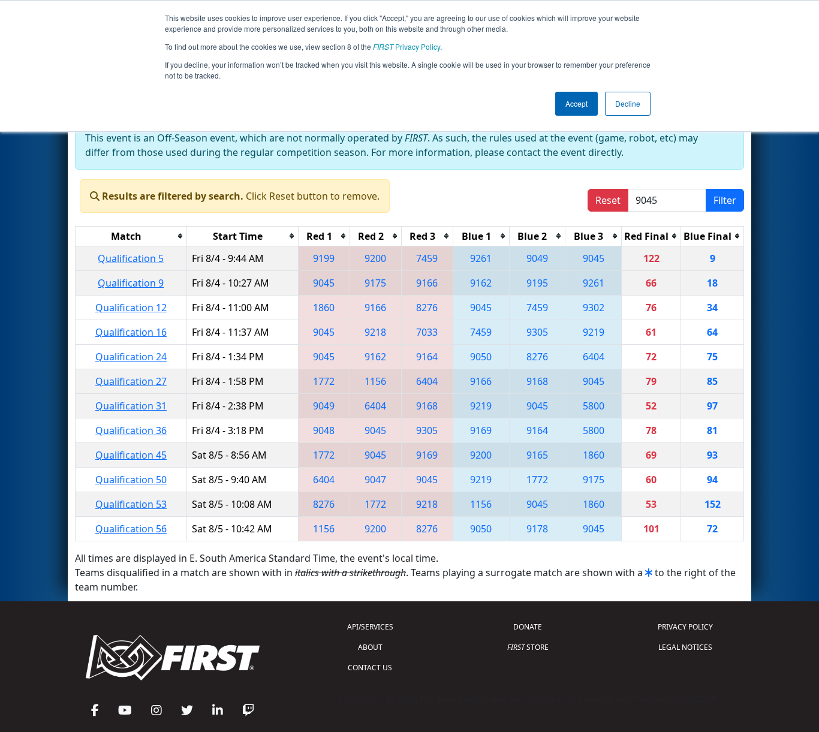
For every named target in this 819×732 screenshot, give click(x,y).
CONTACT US (370, 667)
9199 (324, 258)
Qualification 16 (131, 332)
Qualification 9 (131, 283)
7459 (427, 258)
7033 (427, 332)
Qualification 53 (131, 504)
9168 (537, 381)
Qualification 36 (131, 430)
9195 (537, 283)
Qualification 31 (131, 405)
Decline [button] (627, 103)
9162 (481, 283)
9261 (481, 258)
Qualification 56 (131, 528)
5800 (593, 405)
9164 (427, 356)
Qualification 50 (131, 479)
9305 (537, 332)
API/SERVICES (370, 627)
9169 (481, 430)
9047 (375, 479)
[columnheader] (131, 236)
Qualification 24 (131, 356)
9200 (375, 258)
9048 (324, 430)
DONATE (527, 627)
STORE (528, 647)
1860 (324, 307)
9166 (427, 283)
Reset (608, 200)
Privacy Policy (406, 46)
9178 (537, 528)
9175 (375, 283)
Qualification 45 (131, 455)
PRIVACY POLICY (685, 627)
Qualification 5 (131, 258)
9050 (481, 356)
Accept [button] (576, 103)
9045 (593, 258)
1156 (375, 381)
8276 (427, 307)
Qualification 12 (131, 307)
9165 (537, 455)
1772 (324, 381)
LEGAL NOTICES (685, 647)
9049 (537, 258)
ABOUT (370, 647)
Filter (724, 200)
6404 (593, 356)
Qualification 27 (131, 381)
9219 (593, 332)
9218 (375, 332)
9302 (593, 307)
